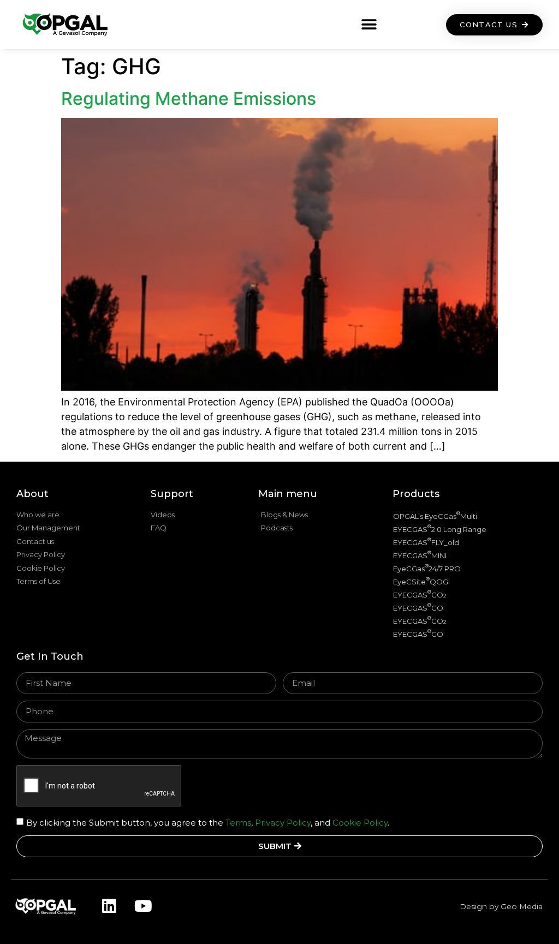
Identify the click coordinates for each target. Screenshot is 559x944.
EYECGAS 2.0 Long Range (439, 528)
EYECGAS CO (420, 594)
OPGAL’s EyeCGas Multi (435, 515)
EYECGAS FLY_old (426, 541)
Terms (237, 822)
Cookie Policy (360, 822)
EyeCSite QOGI (421, 581)
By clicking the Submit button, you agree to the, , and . (207, 822)
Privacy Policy (283, 822)
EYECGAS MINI (420, 554)
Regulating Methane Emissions (188, 98)
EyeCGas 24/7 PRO (427, 568)
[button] (369, 25)
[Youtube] (143, 906)
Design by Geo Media (501, 906)
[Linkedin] (108, 906)
